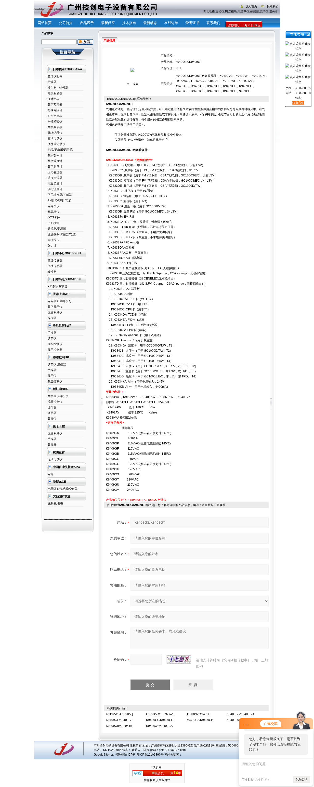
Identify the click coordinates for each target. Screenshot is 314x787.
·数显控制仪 (54, 381)
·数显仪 (51, 418)
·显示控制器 (54, 349)
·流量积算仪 (54, 312)
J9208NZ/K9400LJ (198, 714)
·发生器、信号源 (57, 87)
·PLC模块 (53, 223)
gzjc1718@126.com (172, 750)
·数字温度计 (54, 161)
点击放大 (132, 84)
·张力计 (51, 245)
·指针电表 (53, 99)
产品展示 (87, 23)
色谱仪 (161, 500)
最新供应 (108, 23)
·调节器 (51, 413)
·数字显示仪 (54, 306)
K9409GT (136, 500)
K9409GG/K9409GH (240, 714)
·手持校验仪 (54, 121)
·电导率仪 (53, 206)
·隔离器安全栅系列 (59, 301)
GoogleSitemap (104, 754)
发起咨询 (302, 779)
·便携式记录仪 (56, 144)
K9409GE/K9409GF (119, 720)
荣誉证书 (192, 23)
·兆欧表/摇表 (55, 503)
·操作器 (51, 318)
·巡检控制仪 (54, 344)
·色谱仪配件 (54, 76)
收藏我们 (272, 6)
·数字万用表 (54, 104)
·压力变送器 (54, 172)
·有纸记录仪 (54, 138)
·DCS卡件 (53, 217)
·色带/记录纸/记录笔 (60, 149)
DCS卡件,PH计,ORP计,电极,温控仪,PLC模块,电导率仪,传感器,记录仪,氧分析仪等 (229, 11)
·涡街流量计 (54, 189)
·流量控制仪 (54, 401)
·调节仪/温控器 (56, 364)
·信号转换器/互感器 (59, 195)
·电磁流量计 (54, 183)
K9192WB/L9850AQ (119, 714)
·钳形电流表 (54, 116)
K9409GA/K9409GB (199, 720)
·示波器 (51, 82)
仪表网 (157, 767)
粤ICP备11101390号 (150, 754)
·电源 (50, 474)
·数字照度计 (54, 166)
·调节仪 (51, 338)
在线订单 (171, 23)
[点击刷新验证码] (179, 659)
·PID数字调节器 (57, 286)
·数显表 (51, 444)
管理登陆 (121, 754)
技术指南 (129, 23)
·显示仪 (51, 375)
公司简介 (66, 23)
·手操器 (51, 332)
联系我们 (213, 23)
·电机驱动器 (54, 93)
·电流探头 (53, 240)
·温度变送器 (54, 178)
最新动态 (150, 23)
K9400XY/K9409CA (159, 726)
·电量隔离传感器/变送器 (62, 489)
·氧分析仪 (53, 211)
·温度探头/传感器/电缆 (61, 234)
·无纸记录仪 (54, 132)
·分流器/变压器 (56, 228)
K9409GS (150, 500)
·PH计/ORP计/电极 (59, 200)
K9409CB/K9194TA (119, 726)
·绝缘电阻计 (54, 110)
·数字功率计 (54, 155)
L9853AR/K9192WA (159, 714)
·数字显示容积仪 (57, 396)
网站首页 (45, 23)
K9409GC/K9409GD (159, 720)
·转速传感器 (54, 260)
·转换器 (51, 271)
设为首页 (251, 6)
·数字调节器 (54, 127)
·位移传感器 (54, 266)
